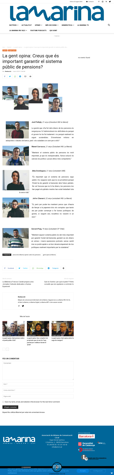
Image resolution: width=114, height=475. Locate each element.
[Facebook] (99, 1)
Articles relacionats (10, 316)
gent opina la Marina (49, 255)
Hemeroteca (67, 25)
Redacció (8, 71)
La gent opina (17, 47)
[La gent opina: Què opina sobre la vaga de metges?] (63, 328)
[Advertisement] (57, 40)
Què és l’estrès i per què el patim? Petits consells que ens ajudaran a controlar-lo (59, 283)
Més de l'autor (25, 316)
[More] (63, 268)
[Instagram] (102, 1)
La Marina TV (83, 25)
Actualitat (27, 25)
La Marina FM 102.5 (17, 30)
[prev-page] (3, 349)
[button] (109, 25)
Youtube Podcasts (38, 30)
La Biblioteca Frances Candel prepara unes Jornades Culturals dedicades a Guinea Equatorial (18, 284)
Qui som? (53, 30)
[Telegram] (20, 76)
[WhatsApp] (15, 76)
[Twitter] (110, 1)
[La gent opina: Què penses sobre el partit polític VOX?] (13, 328)
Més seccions (51, 25)
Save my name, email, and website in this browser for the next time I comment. (32, 402)
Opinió (37, 25)
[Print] (30, 76)
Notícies (13, 25)
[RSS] (106, 1)
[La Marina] (57, 12)
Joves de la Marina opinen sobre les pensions (27, 255)
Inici (3, 47)
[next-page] (7, 349)
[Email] (25, 76)
